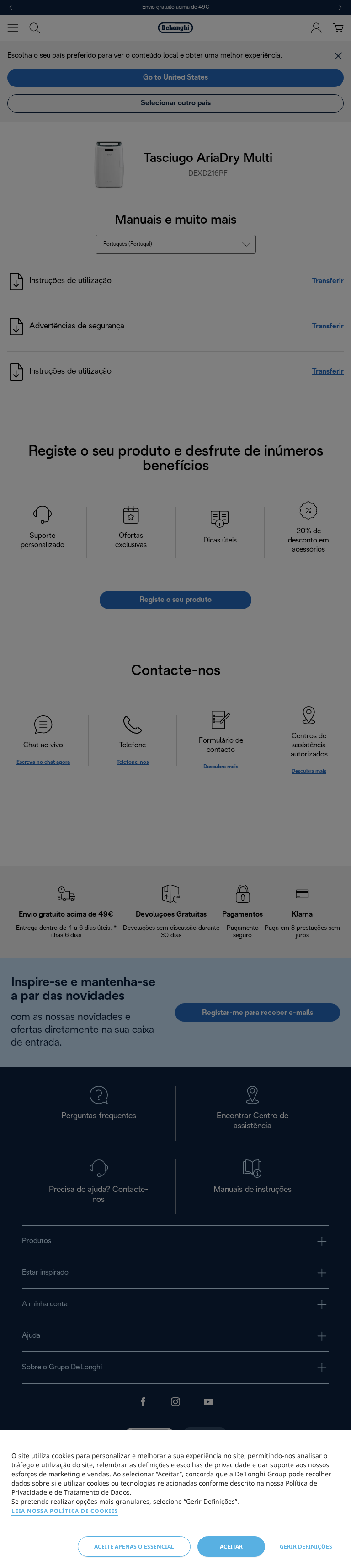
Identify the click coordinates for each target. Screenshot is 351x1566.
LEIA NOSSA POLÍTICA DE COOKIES (64, 1511)
